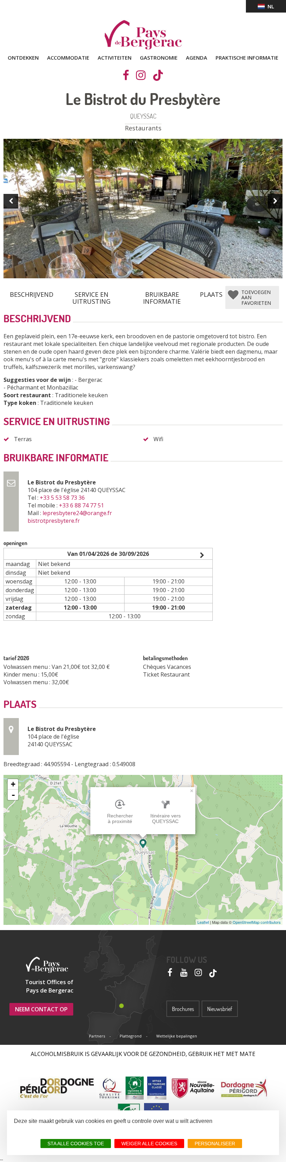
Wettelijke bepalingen (176, 1036)
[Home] (143, 35)
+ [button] (13, 784)
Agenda (196, 57)
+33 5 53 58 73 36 (63, 497)
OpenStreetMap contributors (257, 922)
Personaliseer (215, 1143)
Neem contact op (41, 1009)
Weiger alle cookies (149, 1143)
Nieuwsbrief (219, 1008)
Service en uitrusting (91, 295)
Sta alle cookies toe (75, 1143)
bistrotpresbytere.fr (54, 521)
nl (269, 6)
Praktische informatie (247, 57)
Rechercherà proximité (120, 818)
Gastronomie (159, 57)
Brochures (183, 1008)
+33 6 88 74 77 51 (82, 505)
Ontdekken (23, 57)
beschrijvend (31, 294)
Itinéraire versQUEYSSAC (165, 818)
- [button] (13, 795)
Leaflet (203, 922)
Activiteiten (114, 57)
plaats (211, 294)
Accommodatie (68, 57)
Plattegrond (131, 1036)
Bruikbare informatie (162, 295)
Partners (97, 1036)
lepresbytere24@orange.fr (78, 513)
